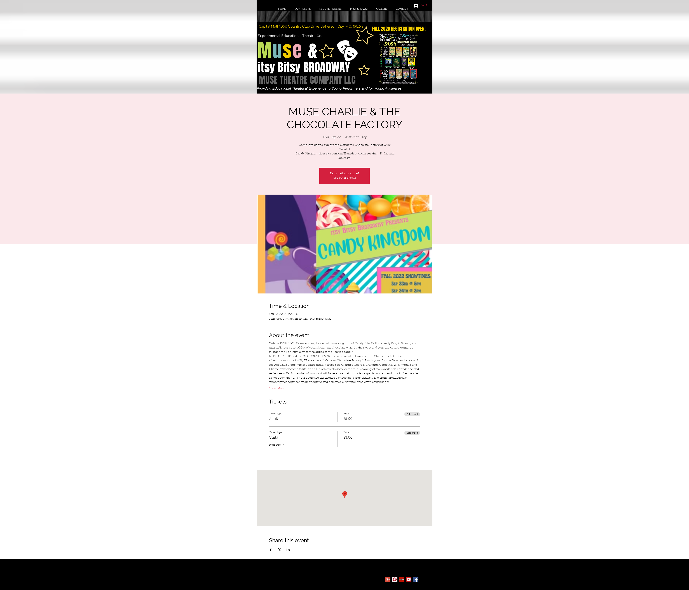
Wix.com (317, 579)
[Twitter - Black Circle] (422, 579)
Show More (277, 388)
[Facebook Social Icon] (415, 579)
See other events (344, 177)
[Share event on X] (279, 549)
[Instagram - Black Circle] (429, 579)
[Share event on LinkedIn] (288, 549)
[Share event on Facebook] (270, 549)
